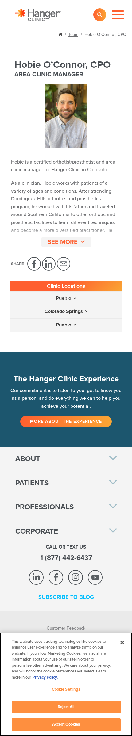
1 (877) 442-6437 (66, 558)
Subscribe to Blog (66, 597)
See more (63, 242)
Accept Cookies (66, 724)
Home (61, 34)
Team (73, 34)
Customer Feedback (66, 628)
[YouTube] (95, 577)
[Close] (122, 642)
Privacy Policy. (45, 677)
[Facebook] (34, 264)
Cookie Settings (66, 689)
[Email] (63, 264)
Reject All (66, 706)
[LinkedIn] (49, 264)
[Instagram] (75, 577)
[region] (66, 684)
